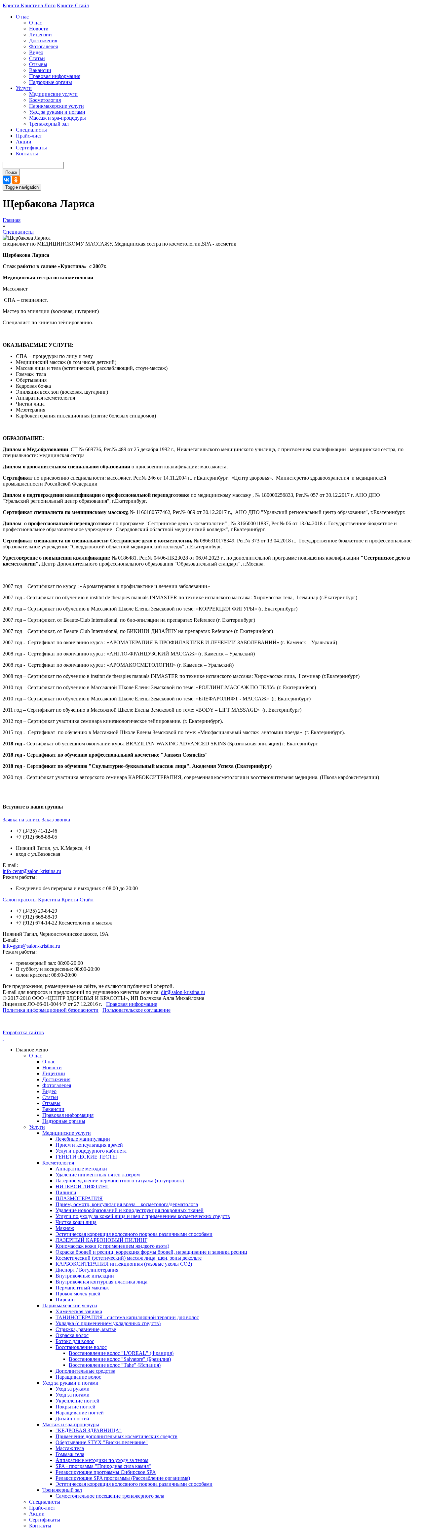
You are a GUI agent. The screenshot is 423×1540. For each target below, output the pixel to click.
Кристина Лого (38, 5)
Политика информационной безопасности (50, 1010)
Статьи (37, 58)
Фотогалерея (43, 46)
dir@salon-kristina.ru (183, 992)
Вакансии (40, 70)
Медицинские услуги (53, 94)
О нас (22, 17)
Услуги (24, 88)
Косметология (45, 100)
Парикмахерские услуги (56, 106)
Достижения (43, 40)
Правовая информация (54, 76)
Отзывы (38, 64)
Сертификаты (31, 147)
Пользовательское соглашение (136, 1010)
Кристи (12, 5)
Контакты (27, 153)
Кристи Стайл (73, 5)
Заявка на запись (21, 819)
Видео (36, 52)
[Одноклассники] (16, 180)
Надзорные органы (50, 82)
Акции (23, 141)
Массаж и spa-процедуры (57, 118)
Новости (39, 28)
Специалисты (31, 130)
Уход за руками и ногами (57, 112)
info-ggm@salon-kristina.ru (31, 946)
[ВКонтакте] (7, 180)
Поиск (11, 172)
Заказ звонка (56, 819)
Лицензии (40, 34)
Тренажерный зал (49, 124)
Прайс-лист (29, 135)
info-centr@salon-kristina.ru (32, 871)
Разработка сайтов (23, 1032)
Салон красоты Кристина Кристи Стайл (48, 899)
